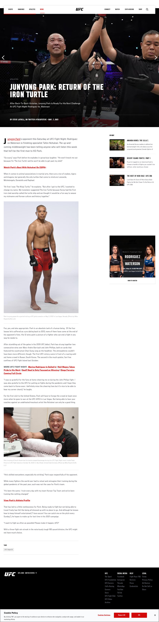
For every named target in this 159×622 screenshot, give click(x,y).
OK (139, 615)
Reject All (121, 615)
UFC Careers (109, 583)
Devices (133, 580)
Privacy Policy (147, 580)
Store (107, 593)
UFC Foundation (110, 580)
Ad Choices (146, 583)
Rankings (21, 9)
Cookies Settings (104, 615)
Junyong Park (13, 139)
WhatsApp (120, 586)
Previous (4, 57)
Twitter (120, 596)
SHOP (140, 9)
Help (131, 573)
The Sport (108, 577)
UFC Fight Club (110, 596)
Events (10, 9)
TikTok (119, 593)
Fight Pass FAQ (135, 577)
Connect (107, 9)
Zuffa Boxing (129, 9)
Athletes (32, 9)
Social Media (122, 573)
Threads (120, 583)
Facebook (120, 577)
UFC (106, 573)
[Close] (155, 615)
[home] (79, 9)
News (42, 9)
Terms (144, 577)
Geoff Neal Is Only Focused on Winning (40, 370)
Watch (117, 9)
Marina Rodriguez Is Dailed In (42, 367)
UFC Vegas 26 (9, 549)
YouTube (120, 590)
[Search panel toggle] (147, 9)
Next (155, 57)
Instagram (121, 580)
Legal (144, 573)
